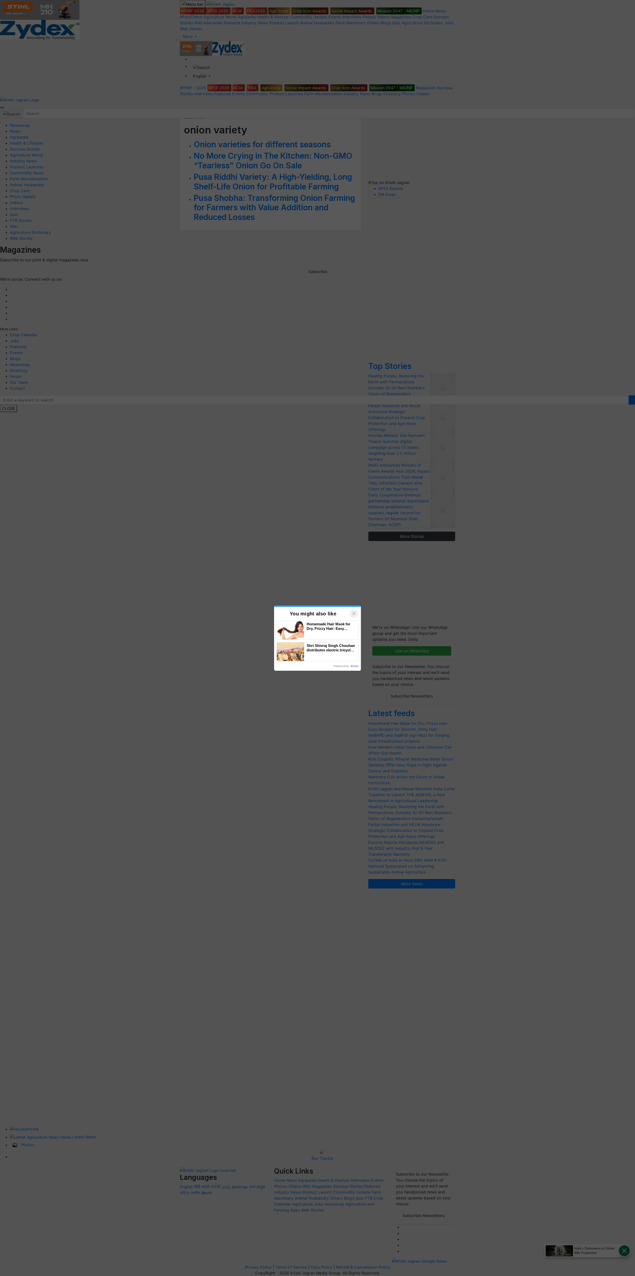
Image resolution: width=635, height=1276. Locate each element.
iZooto (354, 666)
